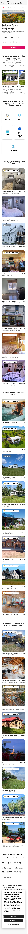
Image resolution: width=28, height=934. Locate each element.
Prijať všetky (13, 916)
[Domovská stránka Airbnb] (3, 7)
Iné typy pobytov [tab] (6, 858)
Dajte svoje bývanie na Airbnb (16, 8)
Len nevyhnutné (13, 920)
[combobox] (13, 37)
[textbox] (7, 43)
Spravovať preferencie (13, 924)
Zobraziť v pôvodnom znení (15, 3)
